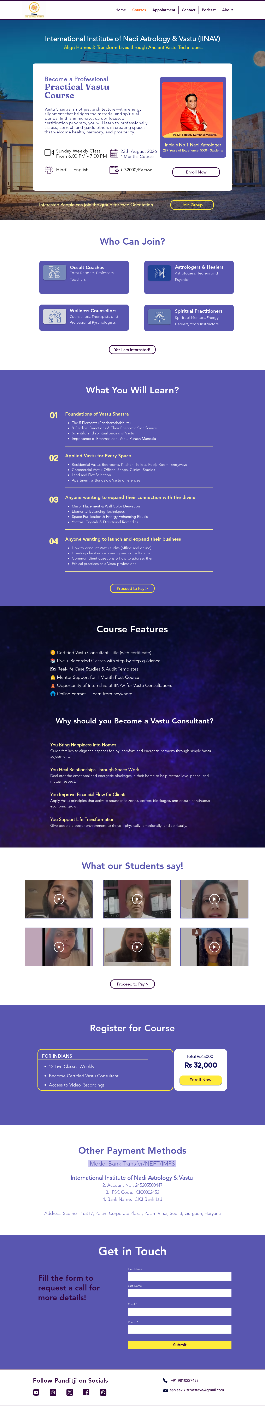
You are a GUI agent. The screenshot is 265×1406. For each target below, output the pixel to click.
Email (131, 1304)
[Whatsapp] (165, 1380)
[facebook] (86, 1392)
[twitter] (69, 1392)
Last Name (135, 1285)
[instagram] (53, 1392)
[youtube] (36, 1392)
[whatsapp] (103, 1392)
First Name (135, 1269)
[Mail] (165, 1390)
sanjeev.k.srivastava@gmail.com (197, 1390)
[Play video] (59, 899)
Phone (132, 1322)
